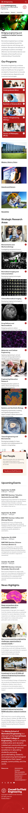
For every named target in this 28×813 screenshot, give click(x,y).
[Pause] (23, 809)
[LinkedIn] (11, 783)
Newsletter (5, 212)
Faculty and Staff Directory (12, 471)
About (2, 12)
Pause (3, 29)
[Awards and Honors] (14, 175)
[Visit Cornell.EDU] (25, 8)
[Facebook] (2, 783)
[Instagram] (8, 783)
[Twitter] (5, 783)
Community (20, 12)
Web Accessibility (20, 772)
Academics (7, 12)
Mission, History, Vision (9, 162)
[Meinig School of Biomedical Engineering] (17, 790)
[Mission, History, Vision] (14, 150)
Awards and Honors (8, 187)
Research (13, 12)
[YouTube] (14, 783)
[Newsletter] (14, 200)
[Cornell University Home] (3, 790)
